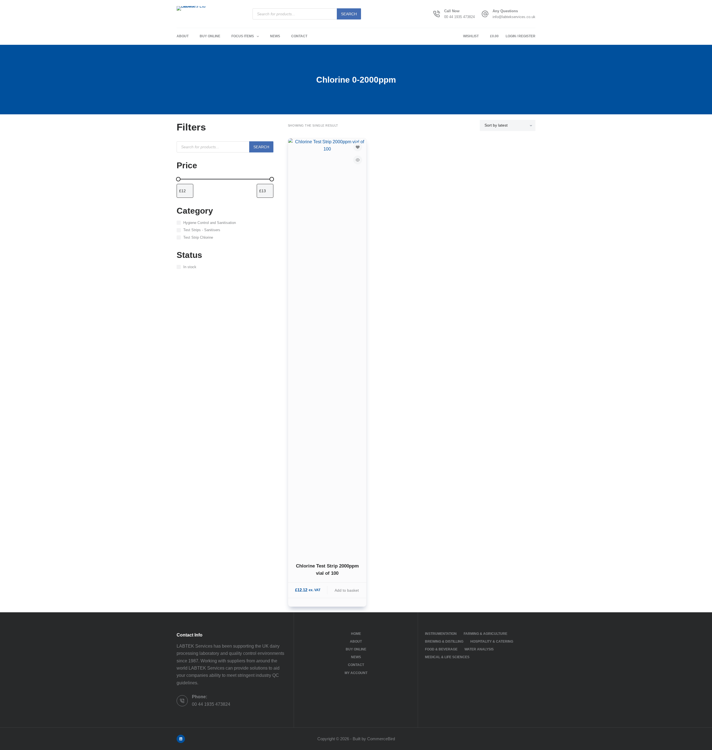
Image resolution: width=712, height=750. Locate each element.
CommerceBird (381, 738)
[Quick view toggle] (357, 160)
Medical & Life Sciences (447, 657)
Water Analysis (479, 649)
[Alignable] (181, 739)
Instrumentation (441, 634)
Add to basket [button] (347, 590)
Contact (299, 36)
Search (349, 14)
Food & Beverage (441, 649)
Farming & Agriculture (485, 634)
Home (356, 634)
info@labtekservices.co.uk (514, 17)
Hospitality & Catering (491, 641)
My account (356, 673)
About (183, 36)
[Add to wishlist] (357, 146)
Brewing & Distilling (444, 641)
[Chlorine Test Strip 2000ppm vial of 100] (327, 347)
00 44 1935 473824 (459, 17)
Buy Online (210, 36)
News (275, 36)
